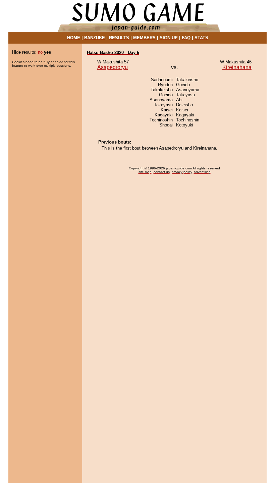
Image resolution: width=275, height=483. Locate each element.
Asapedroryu (112, 67)
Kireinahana (237, 67)
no (40, 52)
